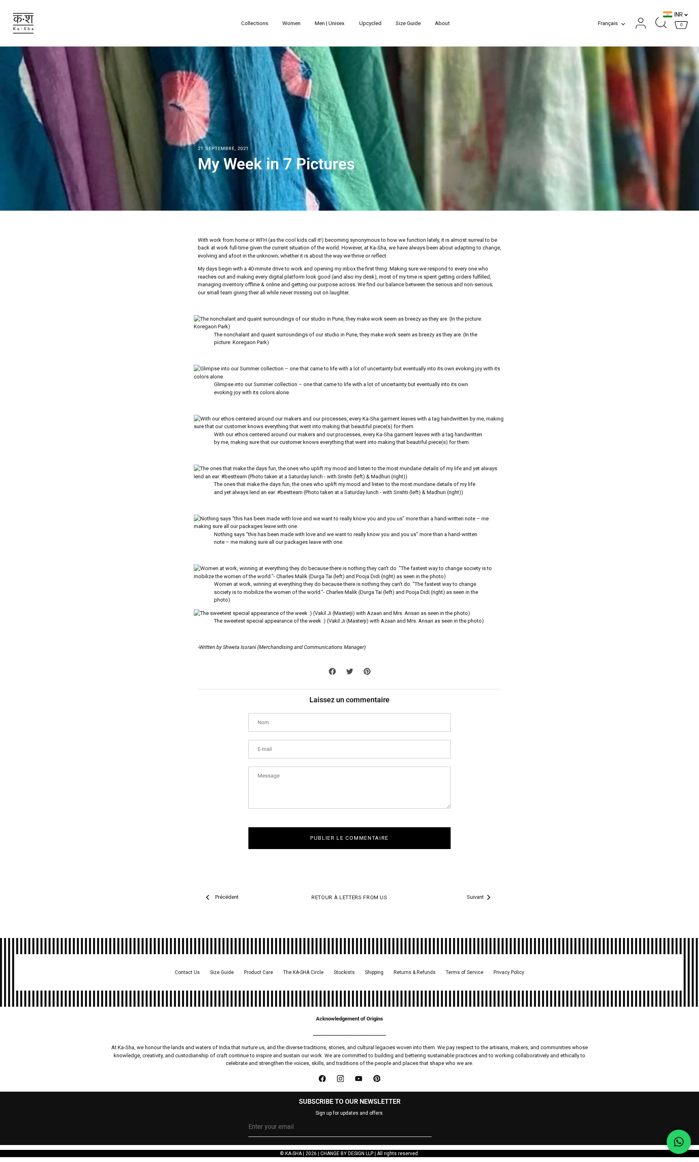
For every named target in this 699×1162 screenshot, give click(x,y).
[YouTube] (359, 1078)
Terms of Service (464, 972)
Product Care (258, 972)
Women (291, 23)
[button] (679, 1142)
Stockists (344, 972)
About (442, 23)
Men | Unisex (330, 23)
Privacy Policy (509, 972)
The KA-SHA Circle (303, 972)
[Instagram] (340, 1078)
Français (608, 23)
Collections (254, 23)
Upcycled (370, 23)
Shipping (374, 972)
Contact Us (187, 972)
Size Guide (408, 23)
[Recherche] (661, 23)
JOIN (445, 1127)
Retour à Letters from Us (349, 897)
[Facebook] (322, 1078)
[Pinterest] (377, 1078)
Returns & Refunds (415, 972)
